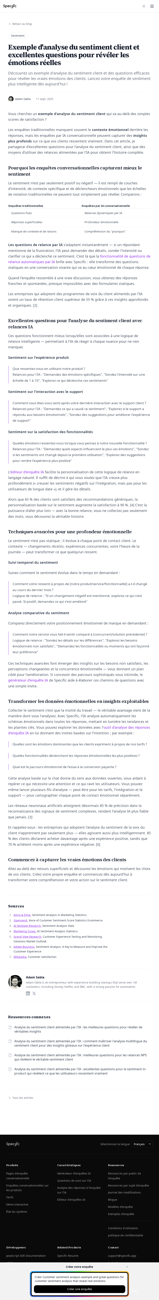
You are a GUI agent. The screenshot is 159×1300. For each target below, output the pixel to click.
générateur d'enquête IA (28, 680)
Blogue (112, 1199)
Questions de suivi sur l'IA (74, 1180)
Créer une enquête (79, 1289)
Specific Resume (67, 1256)
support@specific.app (122, 1256)
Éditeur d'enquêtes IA (71, 1199)
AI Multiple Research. (27, 926)
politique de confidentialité (125, 1235)
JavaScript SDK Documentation (26, 1256)
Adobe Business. (24, 947)
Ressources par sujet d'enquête (128, 1185)
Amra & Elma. (22, 915)
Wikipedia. (20, 957)
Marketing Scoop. (25, 931)
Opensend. (21, 920)
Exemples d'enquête (121, 1214)
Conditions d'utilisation (123, 1228)
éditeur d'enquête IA (27, 472)
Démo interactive (17, 1204)
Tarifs (9, 1197)
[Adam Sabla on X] (34, 993)
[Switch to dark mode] (143, 6)
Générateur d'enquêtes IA (74, 1173)
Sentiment (17, 35)
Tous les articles (22, 1098)
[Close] (127, 1267)
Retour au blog (22, 24)
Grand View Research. (28, 936)
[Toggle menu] (152, 6)
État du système (16, 1211)
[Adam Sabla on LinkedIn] (28, 993)
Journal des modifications (124, 1192)
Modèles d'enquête (120, 1207)
